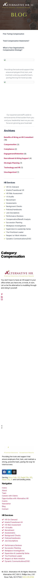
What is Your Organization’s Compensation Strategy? (13, 49)
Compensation (10, 144)
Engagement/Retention (14, 154)
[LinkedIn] (2, 297)
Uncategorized (10, 172)
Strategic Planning (11, 163)
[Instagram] (2, 300)
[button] (19, 426)
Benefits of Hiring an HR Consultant (18, 137)
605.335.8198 (28, 577)
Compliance (9, 149)
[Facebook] (2, 294)
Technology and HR (12, 167)
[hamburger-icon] (32, 5)
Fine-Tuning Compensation (13, 34)
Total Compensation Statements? (16, 41)
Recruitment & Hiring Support (16, 158)
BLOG (19, 14)
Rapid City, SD (26, 477)
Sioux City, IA (7, 479)
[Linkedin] (9, 472)
